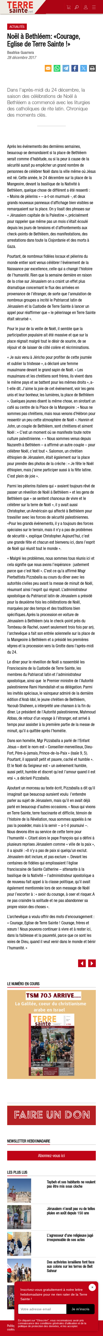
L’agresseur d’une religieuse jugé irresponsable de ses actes (70, 1237)
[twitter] (83, 70)
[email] (48, 70)
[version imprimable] (92, 70)
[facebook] (74, 70)
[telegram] (66, 70)
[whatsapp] (57, 70)
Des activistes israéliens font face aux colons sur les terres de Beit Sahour (70, 1266)
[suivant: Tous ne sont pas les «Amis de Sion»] (92, 963)
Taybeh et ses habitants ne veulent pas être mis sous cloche (71, 1184)
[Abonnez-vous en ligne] (67, 7)
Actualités (17, 27)
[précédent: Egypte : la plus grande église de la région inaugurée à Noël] (82, 963)
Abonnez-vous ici (51, 1155)
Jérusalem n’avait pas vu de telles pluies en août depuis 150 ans (71, 1210)
